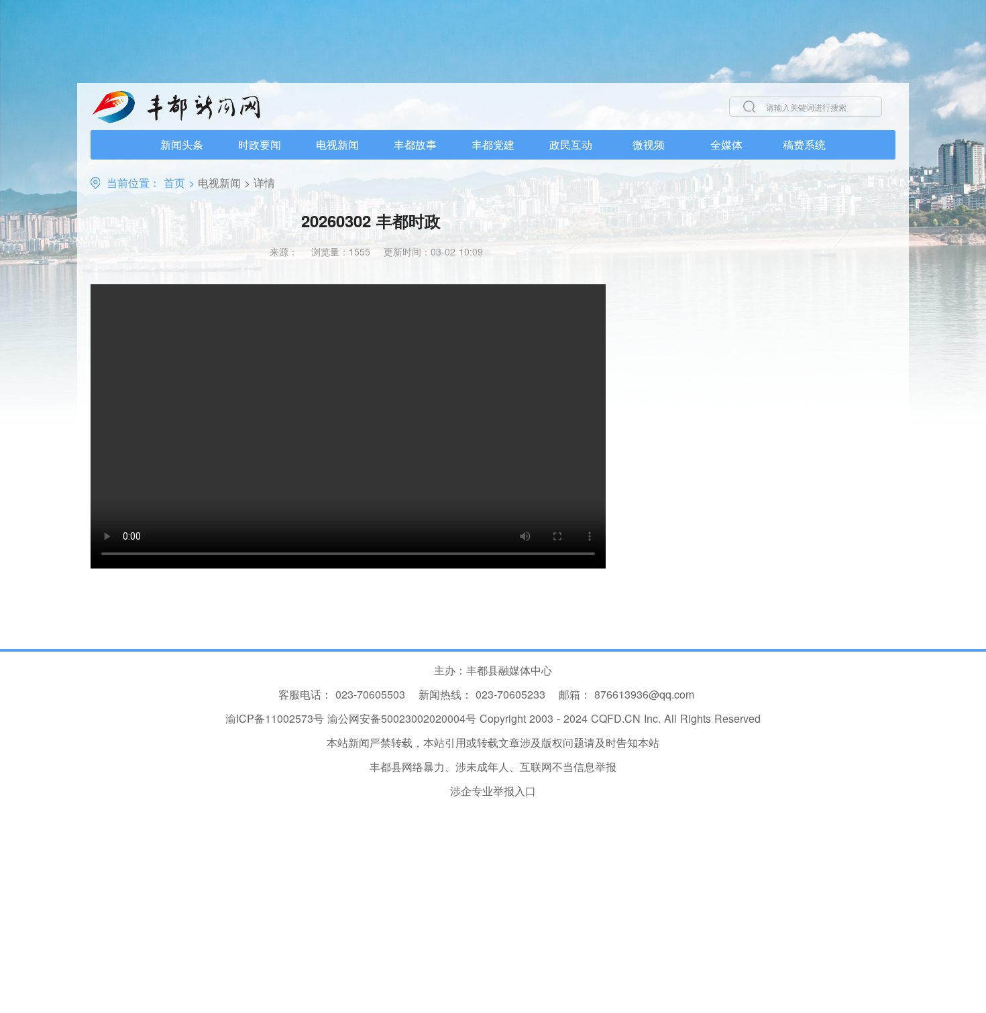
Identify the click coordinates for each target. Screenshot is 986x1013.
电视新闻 (337, 144)
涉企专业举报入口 (493, 790)
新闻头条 (181, 144)
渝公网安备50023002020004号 (401, 718)
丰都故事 (415, 144)
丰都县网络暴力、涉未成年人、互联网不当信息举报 (493, 766)
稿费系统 (804, 144)
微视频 (649, 144)
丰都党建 (493, 144)
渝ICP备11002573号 (274, 718)
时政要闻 (259, 144)
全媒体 (726, 144)
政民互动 (570, 144)
